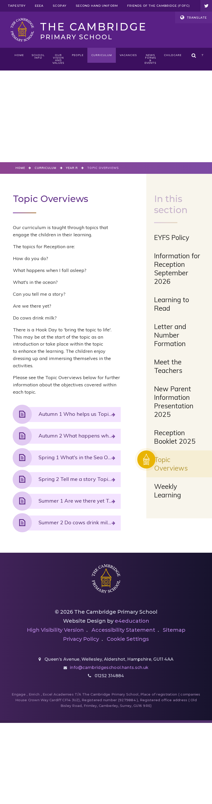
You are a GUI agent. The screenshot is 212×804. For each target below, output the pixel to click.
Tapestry (17, 5)
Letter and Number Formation (170, 335)
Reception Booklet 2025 (174, 437)
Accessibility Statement (123, 630)
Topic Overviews (103, 168)
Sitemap (174, 630)
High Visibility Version (55, 630)
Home (20, 168)
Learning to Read (171, 304)
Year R (72, 168)
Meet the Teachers (168, 366)
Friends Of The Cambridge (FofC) (158, 5)
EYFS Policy (171, 237)
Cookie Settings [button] (128, 639)
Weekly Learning (167, 490)
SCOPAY (59, 5)
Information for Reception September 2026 (177, 269)
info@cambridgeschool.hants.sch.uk (109, 667)
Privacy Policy (81, 639)
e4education (132, 621)
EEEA (39, 5)
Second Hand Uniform (97, 5)
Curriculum (46, 168)
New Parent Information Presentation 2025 (173, 402)
